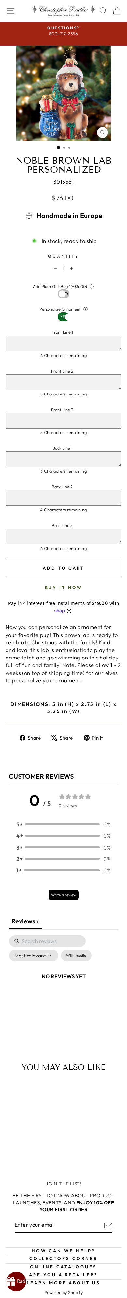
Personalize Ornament (60, 309)
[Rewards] (16, 1281)
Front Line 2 (62, 371)
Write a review (63, 894)
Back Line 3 (62, 525)
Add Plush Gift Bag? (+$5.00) (60, 286)
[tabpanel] (63, 991)
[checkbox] (76, 955)
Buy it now (63, 587)
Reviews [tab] (25, 921)
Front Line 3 (62, 409)
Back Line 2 (62, 486)
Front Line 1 (62, 332)
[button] (63, 824)
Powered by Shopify (63, 1292)
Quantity (63, 256)
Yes (64, 294)
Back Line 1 (62, 448)
